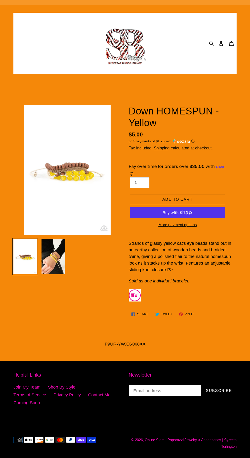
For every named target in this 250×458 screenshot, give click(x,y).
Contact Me (99, 394)
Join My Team (27, 387)
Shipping (161, 148)
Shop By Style (61, 387)
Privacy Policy (67, 394)
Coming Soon (26, 402)
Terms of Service (29, 394)
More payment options (177, 225)
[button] (162, 141)
